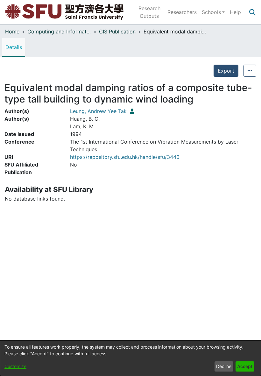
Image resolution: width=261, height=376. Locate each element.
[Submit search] (252, 12)
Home (12, 31)
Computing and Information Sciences (59, 31)
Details (13, 47)
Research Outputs (149, 12)
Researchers (182, 12)
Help (235, 12)
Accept (244, 366)
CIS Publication (117, 31)
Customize (15, 366)
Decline (223, 366)
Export (226, 70)
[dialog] (130, 358)
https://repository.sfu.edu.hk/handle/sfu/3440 (125, 157)
